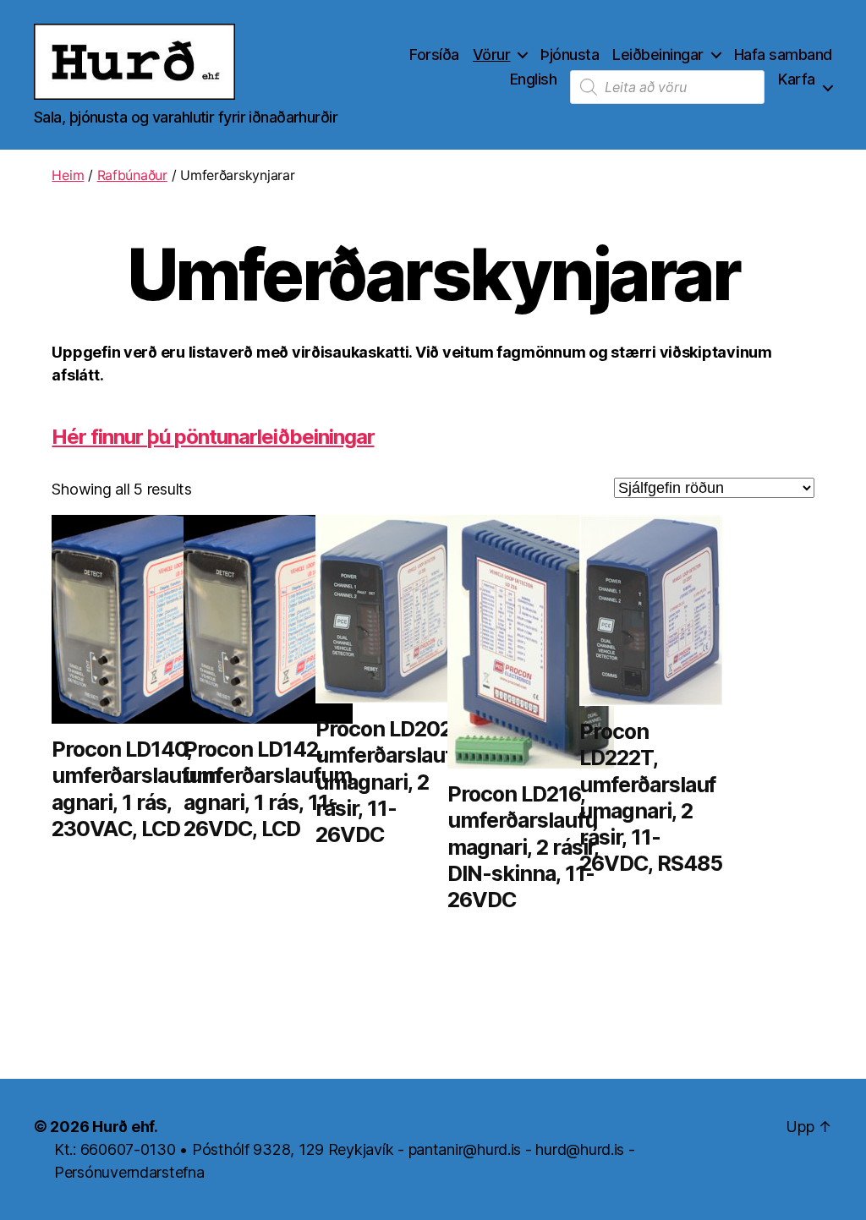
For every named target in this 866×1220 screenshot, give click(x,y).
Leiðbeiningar (658, 54)
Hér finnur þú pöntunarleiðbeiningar (213, 436)
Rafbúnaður (132, 175)
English (533, 79)
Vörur (492, 54)
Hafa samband (783, 54)
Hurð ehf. (125, 1126)
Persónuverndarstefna (129, 1172)
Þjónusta (569, 54)
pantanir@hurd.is (465, 1149)
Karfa (796, 79)
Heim (68, 175)
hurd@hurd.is (579, 1149)
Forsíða (434, 54)
